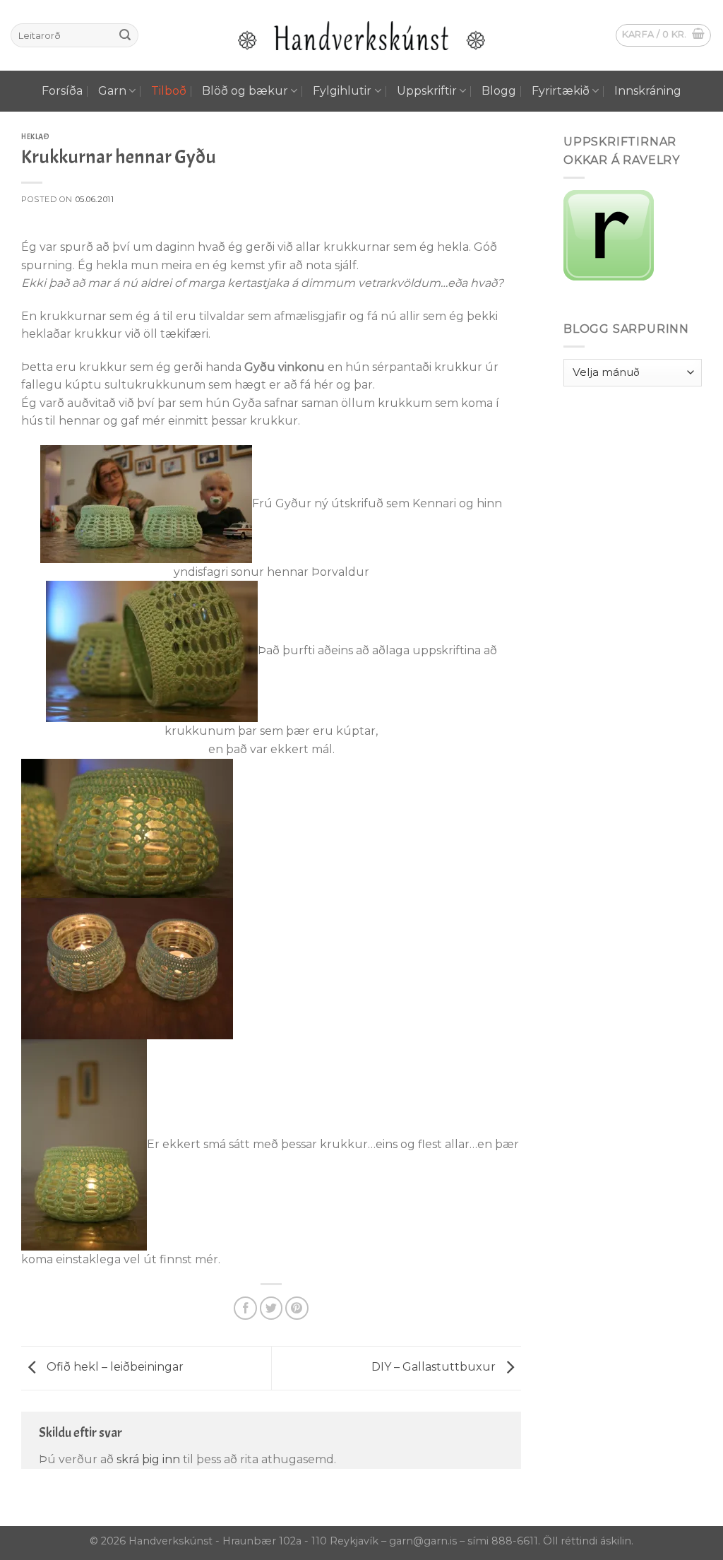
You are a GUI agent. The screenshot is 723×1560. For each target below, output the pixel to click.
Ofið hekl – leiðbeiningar (114, 1367)
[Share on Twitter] (271, 1308)
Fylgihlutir (342, 91)
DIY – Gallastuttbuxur (434, 1367)
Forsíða (62, 91)
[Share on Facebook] (245, 1308)
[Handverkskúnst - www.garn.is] (361, 35)
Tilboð (168, 91)
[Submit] (125, 35)
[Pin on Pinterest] (297, 1308)
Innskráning (647, 91)
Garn (112, 91)
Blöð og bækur (245, 91)
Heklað (35, 136)
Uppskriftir (427, 91)
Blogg (499, 91)
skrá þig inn (148, 1459)
